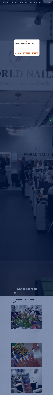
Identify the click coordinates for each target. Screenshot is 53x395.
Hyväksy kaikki (35, 53)
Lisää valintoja (18, 53)
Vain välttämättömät (26, 53)
